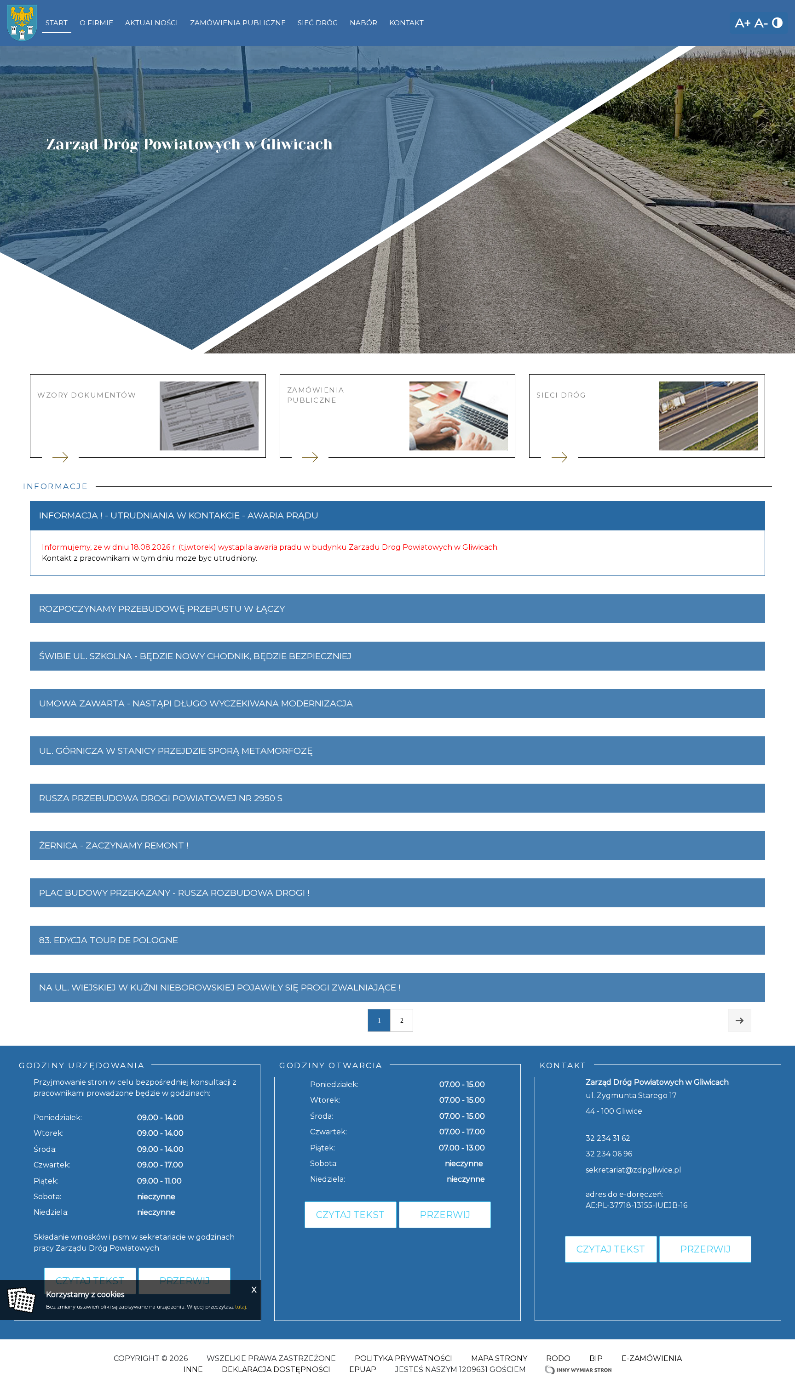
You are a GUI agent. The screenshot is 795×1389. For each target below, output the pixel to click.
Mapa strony (499, 1358)
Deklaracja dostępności (276, 1369)
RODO (558, 1358)
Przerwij (445, 1214)
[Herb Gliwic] (22, 23)
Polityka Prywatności (403, 1358)
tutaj (240, 1307)
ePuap (362, 1369)
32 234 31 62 (608, 1138)
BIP (596, 1358)
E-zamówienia (652, 1358)
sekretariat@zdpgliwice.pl (633, 1170)
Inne (193, 1369)
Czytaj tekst (350, 1214)
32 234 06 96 (609, 1154)
